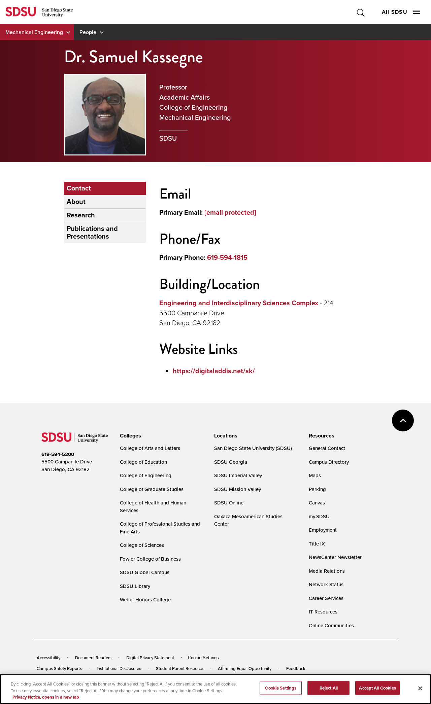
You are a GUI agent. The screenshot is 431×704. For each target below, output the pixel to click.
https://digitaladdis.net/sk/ (214, 371)
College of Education (143, 461)
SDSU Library (135, 586)
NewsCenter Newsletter (335, 557)
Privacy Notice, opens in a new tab (45, 697)
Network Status (326, 584)
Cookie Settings (203, 657)
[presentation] (129, 436)
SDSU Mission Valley (237, 489)
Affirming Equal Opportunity (244, 668)
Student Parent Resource (179, 668)
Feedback (295, 668)
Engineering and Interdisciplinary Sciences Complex (238, 303)
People (87, 32)
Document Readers (93, 658)
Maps (315, 475)
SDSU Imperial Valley (238, 475)
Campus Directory (329, 461)
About (76, 202)
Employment (323, 529)
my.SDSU (319, 516)
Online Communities (331, 625)
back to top (403, 420)
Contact (79, 188)
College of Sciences (142, 545)
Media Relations (327, 570)
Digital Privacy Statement (150, 658)
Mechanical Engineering (34, 32)
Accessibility (48, 658)
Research (81, 215)
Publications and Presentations (92, 232)
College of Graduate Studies (152, 489)
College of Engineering (145, 475)
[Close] (420, 688)
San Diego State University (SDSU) (253, 448)
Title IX (317, 543)
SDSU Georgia (230, 461)
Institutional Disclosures (119, 668)
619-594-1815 (227, 257)
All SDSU (394, 12)
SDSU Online (228, 502)
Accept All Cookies (377, 687)
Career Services (326, 598)
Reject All (329, 687)
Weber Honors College (145, 599)
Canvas (317, 502)
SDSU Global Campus (144, 572)
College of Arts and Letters (150, 448)
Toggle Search (361, 12)
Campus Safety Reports (59, 668)
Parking (317, 489)
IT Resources (323, 611)
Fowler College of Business (150, 558)
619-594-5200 (57, 454)
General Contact (327, 448)
